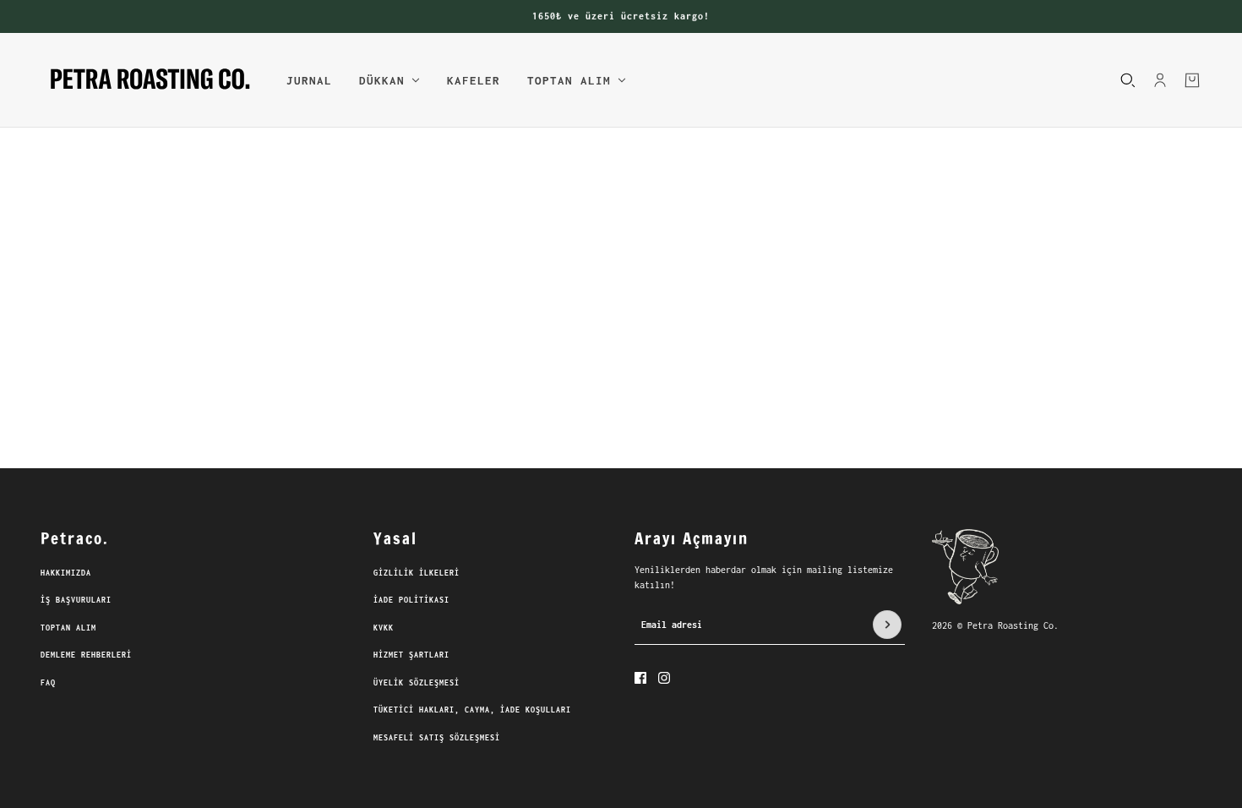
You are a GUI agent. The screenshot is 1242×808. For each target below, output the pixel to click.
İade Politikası (411, 599)
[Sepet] (1192, 79)
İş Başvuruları (76, 599)
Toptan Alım (68, 627)
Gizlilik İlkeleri (416, 572)
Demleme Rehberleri (86, 654)
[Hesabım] (1160, 79)
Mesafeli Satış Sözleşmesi (436, 737)
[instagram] (664, 678)
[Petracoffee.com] (150, 80)
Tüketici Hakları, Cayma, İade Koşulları (472, 709)
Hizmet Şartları (411, 654)
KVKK (383, 627)
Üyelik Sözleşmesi (416, 682)
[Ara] (1128, 79)
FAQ (48, 682)
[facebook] (640, 678)
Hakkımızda (66, 572)
